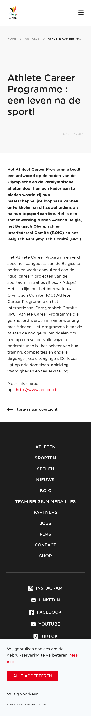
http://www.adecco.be (38, 390)
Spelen (45, 469)
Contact (45, 545)
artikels (32, 38)
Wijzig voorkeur (22, 694)
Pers (45, 534)
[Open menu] (81, 13)
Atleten (45, 447)
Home (11, 38)
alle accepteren (32, 676)
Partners (45, 513)
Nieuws (45, 480)
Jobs (46, 523)
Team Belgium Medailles (45, 502)
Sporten (45, 458)
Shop (45, 556)
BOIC (45, 491)
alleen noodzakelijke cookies (27, 704)
